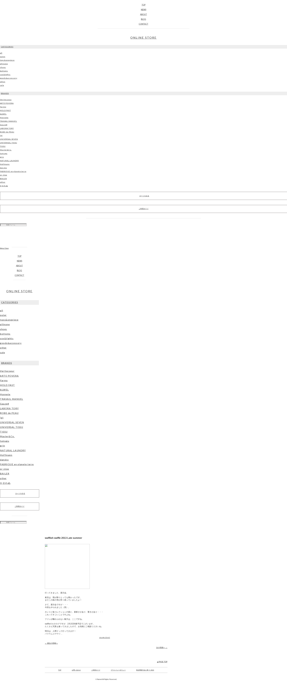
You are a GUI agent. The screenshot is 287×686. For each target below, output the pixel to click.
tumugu (3, 153)
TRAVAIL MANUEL (8, 121)
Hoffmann (5, 164)
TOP (143, 5)
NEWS (143, 9)
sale (2, 85)
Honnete (4, 117)
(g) (1, 135)
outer (2, 56)
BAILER (3, 178)
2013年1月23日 (104, 637)
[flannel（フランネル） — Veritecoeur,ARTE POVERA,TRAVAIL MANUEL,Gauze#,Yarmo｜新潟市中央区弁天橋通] (19, 238)
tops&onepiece (7, 60)
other (2, 82)
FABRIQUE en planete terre (13, 171)
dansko (3, 168)
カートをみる (20, 493)
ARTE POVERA (7, 103)
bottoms (4, 71)
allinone (4, 64)
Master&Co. (6, 150)
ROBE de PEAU (7, 132)
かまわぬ (4, 186)
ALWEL (3, 114)
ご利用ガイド (20, 506)
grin (2, 157)
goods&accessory (8, 78)
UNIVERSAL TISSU (8, 143)
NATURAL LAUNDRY (9, 161)
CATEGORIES (7, 47)
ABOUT (143, 14)
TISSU (3, 146)
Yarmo (3, 107)
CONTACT (143, 24)
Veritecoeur (6, 100)
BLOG (143, 19)
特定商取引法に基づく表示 (145, 670)
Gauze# (3, 125)
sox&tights (5, 74)
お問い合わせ (76, 670)
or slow (3, 175)
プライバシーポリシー (118, 670)
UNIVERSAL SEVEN (9, 139)
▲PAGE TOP (162, 662)
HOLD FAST (5, 110)
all (1, 53)
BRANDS (5, 93)
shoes (3, 67)
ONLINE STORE (143, 37)
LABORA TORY (7, 128)
